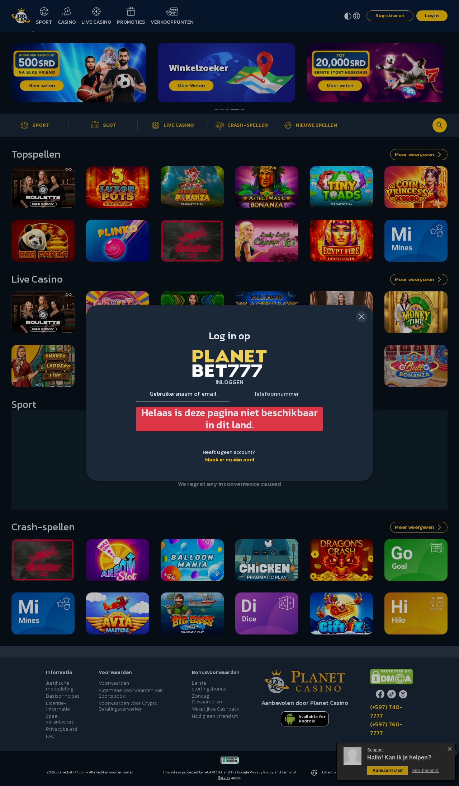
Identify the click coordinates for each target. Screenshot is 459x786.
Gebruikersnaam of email (183, 393)
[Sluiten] (361, 316)
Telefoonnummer (276, 393)
